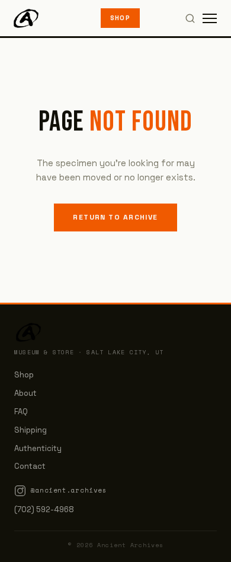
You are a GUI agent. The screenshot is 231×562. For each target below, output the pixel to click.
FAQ (21, 412)
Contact (30, 466)
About (25, 393)
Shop (120, 18)
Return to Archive (115, 217)
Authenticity (38, 448)
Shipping (30, 430)
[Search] (190, 18)
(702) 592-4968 (44, 509)
